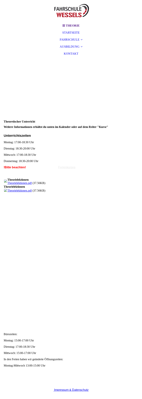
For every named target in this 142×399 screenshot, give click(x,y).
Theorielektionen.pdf (19, 183)
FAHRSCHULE (70, 39)
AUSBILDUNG (70, 46)
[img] (71, 11)
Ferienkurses (66, 167)
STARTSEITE (71, 32)
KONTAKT (71, 53)
